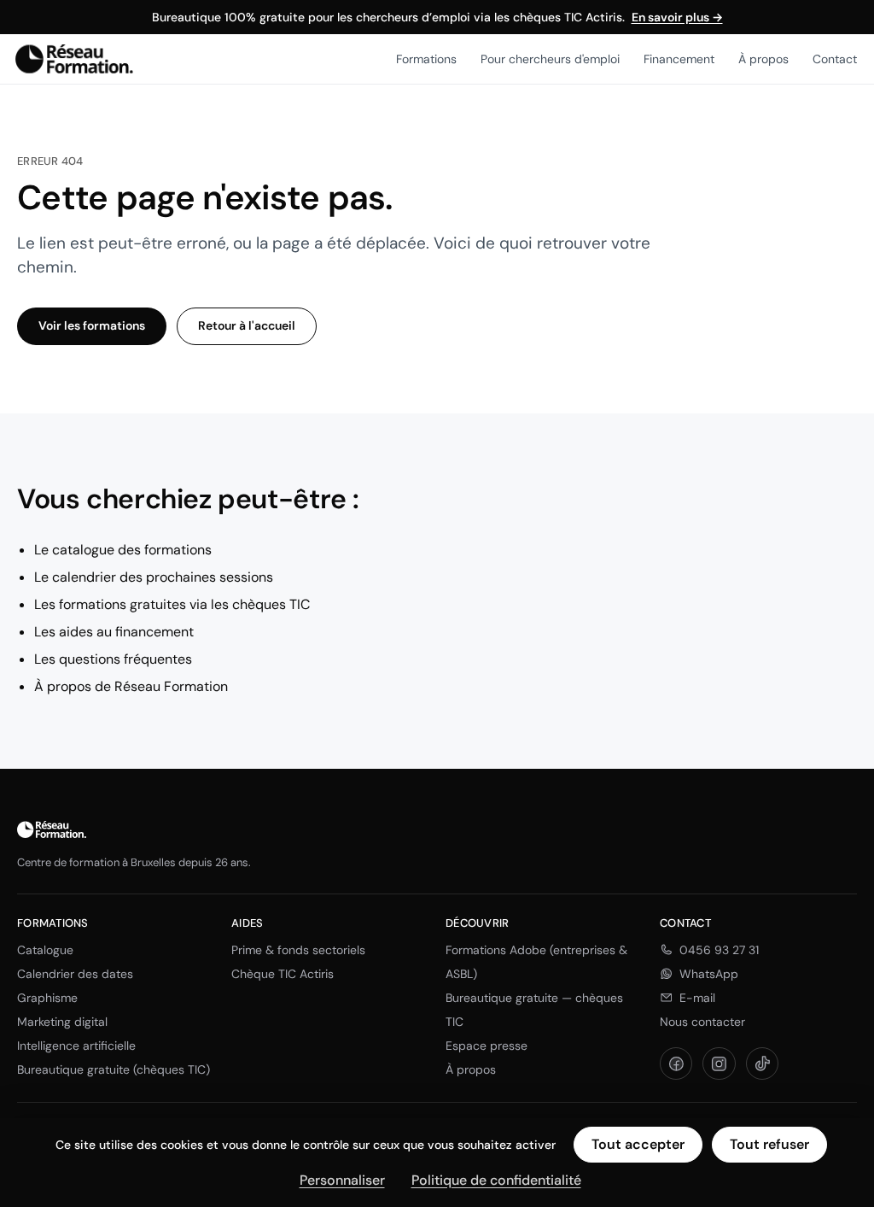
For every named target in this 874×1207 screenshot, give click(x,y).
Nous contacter (702, 1021)
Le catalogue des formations (123, 550)
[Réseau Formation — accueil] (74, 58)
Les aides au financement (114, 632)
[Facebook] (676, 1063)
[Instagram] (718, 1063)
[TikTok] (762, 1063)
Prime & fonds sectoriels (298, 950)
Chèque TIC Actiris (282, 973)
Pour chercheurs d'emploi (550, 59)
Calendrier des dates (75, 973)
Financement (679, 59)
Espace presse (486, 1045)
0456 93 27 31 (719, 950)
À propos (763, 59)
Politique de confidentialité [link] (496, 1180)
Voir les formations (91, 325)
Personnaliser (342, 1180)
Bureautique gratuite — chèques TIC (534, 1009)
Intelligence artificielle (76, 1045)
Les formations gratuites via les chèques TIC (172, 604)
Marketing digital (62, 1021)
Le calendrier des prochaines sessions (153, 577)
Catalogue (45, 950)
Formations (426, 59)
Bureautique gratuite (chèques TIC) (113, 1069)
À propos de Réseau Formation (131, 686)
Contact (835, 59)
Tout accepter (638, 1144)
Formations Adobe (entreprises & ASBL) (536, 961)
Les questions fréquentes (113, 659)
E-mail (697, 997)
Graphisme (47, 997)
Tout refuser (769, 1144)
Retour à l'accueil (246, 325)
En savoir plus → (677, 17)
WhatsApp (708, 973)
